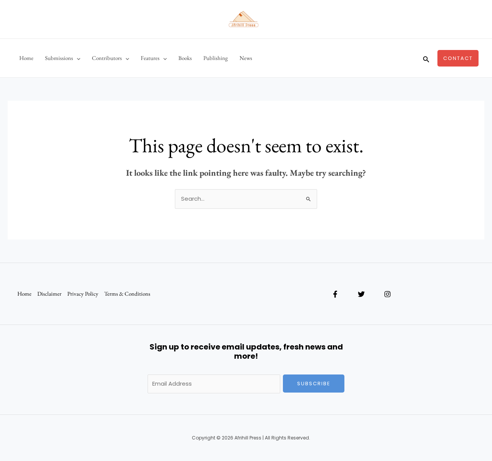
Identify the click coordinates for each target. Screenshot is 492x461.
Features (150, 58)
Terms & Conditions (127, 293)
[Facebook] (335, 294)
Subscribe (314, 383)
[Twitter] (361, 294)
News (245, 58)
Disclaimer (49, 293)
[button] (76, 58)
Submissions (59, 58)
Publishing (215, 58)
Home (26, 58)
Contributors (107, 58)
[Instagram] (387, 294)
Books (185, 58)
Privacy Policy (82, 293)
